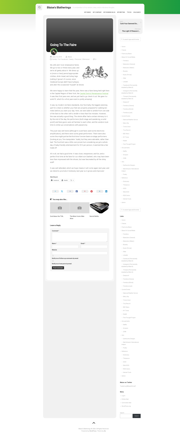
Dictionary (126, 181)
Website (54, 250)
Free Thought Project (129, 144)
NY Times (126, 137)
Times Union (127, 126)
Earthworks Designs (129, 165)
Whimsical (85, 59)
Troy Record (126, 130)
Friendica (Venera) (128, 105)
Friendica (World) (128, 109)
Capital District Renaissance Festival (94, 93)
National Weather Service (130, 119)
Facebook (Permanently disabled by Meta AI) (129, 86)
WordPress (92, 431)
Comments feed (126, 402)
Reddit (125, 140)
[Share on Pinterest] (87, 191)
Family (54, 59)
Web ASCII (126, 192)
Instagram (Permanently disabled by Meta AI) (129, 92)
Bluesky (125, 71)
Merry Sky (126, 123)
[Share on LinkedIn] (101, 191)
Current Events (126, 116)
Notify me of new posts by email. (62, 263)
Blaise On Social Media (128, 57)
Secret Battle (94, 216)
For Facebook (63, 59)
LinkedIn (125, 81)
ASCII (124, 188)
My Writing (121, 12)
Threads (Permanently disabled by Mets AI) (128, 97)
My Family (87, 12)
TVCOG (129, 12)
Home (123, 46)
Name (54, 243)
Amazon (125, 154)
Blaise (70, 57)
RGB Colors (126, 195)
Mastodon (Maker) (128, 67)
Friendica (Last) (127, 112)
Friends (124, 50)
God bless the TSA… (57, 216)
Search (122, 413)
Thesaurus (126, 185)
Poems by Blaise (127, 53)
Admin (124, 202)
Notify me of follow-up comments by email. (65, 258)
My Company (97, 12)
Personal (78, 59)
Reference (125, 178)
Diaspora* (126, 102)
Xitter (124, 78)
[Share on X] (57, 191)
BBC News (126, 133)
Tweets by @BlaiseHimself (128, 386)
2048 (124, 158)
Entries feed (125, 399)
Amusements (126, 147)
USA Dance (137, 12)
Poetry (125, 174)
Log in (123, 395)
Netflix (125, 151)
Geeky (71, 59)
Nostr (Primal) (127, 74)
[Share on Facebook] (72, 191)
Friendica (126, 60)
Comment (55, 231)
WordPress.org (126, 406)
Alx (105, 431)
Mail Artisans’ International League (130, 170)
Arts (123, 162)
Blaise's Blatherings (59, 7)
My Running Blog (109, 12)
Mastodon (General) (129, 64)
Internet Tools (127, 199)
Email (83, 243)
